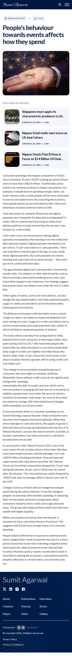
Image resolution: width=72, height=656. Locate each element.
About (6, 598)
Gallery (44, 613)
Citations (8, 606)
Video (24, 613)
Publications (28, 598)
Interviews (46, 598)
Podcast (26, 606)
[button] (67, 4)
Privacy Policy (10, 639)
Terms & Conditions (13, 644)
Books (43, 606)
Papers (7, 613)
